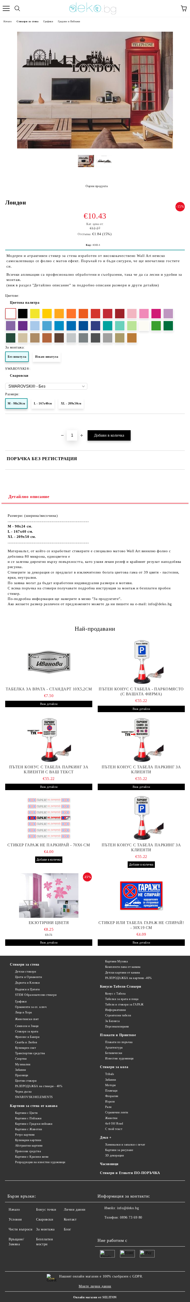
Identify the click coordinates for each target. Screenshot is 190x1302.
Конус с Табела (115, 993)
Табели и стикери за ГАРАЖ (124, 1004)
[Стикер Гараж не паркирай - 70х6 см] (49, 818)
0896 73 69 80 (131, 1217)
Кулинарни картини (28, 1140)
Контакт (70, 1219)
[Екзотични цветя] (49, 895)
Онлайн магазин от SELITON (95, 1297)
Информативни (115, 1010)
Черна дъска (23, 1091)
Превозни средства (28, 1151)
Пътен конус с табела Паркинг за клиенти (141, 769)
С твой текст (113, 1129)
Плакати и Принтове (118, 1035)
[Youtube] (126, 1227)
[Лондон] (95, 147)
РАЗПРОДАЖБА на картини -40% (128, 978)
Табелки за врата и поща (121, 999)
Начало (7, 21)
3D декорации (114, 1155)
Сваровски (19, 375)
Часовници (109, 1164)
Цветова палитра (24, 302)
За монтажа (45, 1229)
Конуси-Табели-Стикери (120, 986)
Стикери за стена (27, 21)
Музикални (22, 1064)
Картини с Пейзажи (28, 1118)
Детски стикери (25, 971)
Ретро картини (25, 1134)
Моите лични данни (95, 1286)
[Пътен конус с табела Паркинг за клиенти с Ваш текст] (49, 740)
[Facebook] (104, 1227)
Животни (111, 1118)
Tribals (109, 1074)
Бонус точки (46, 1209)
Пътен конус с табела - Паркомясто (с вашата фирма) (141, 691)
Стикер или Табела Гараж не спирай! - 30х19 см (141, 925)
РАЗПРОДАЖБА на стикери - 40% (38, 1086)
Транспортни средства (30, 1053)
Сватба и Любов (26, 1042)
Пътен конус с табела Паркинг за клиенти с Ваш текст (48, 769)
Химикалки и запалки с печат (125, 1144)
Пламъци (111, 1090)
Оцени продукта (97, 186)
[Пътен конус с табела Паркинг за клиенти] (141, 740)
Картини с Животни (28, 1129)
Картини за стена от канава (34, 1106)
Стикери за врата (26, 1031)
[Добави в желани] (181, 422)
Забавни (20, 1070)
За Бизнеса (112, 1021)
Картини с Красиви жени (31, 1156)
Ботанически (113, 1053)
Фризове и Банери (27, 1037)
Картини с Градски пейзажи (33, 1124)
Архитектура (114, 1047)
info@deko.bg (128, 1208)
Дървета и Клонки (27, 982)
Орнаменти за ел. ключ (31, 1007)
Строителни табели (118, 1015)
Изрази (110, 1101)
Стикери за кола (114, 1067)
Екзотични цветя (49, 923)
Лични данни (75, 1209)
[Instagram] (115, 1227)
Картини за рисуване (119, 1150)
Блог (67, 1229)
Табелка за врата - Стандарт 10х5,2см (49, 689)
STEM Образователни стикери (35, 995)
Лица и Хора (23, 1012)
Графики (48, 21)
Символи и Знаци (27, 1026)
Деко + (105, 1137)
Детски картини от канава (122, 972)
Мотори (110, 1085)
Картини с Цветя (26, 1113)
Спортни (20, 1058)
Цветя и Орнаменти (28, 977)
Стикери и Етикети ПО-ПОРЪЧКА (130, 1173)
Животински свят (27, 1019)
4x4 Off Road (114, 1123)
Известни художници (119, 1058)
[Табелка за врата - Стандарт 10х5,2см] (49, 662)
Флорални (111, 1096)
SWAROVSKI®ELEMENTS (34, 1097)
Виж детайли (48, 704)
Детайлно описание (28, 496)
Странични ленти (116, 1112)
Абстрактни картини (29, 1145)
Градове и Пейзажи (69, 21)
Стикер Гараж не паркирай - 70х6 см (48, 845)
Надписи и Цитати (27, 989)
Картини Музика (116, 961)
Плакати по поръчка (119, 1042)
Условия (15, 1219)
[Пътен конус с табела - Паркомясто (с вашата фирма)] (141, 662)
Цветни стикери (25, 1080)
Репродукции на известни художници (40, 1162)
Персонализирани (117, 1026)
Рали (108, 1107)
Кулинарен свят (25, 1048)
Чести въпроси (20, 1229)
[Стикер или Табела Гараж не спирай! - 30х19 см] (141, 895)
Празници (21, 1075)
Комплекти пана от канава (123, 967)
